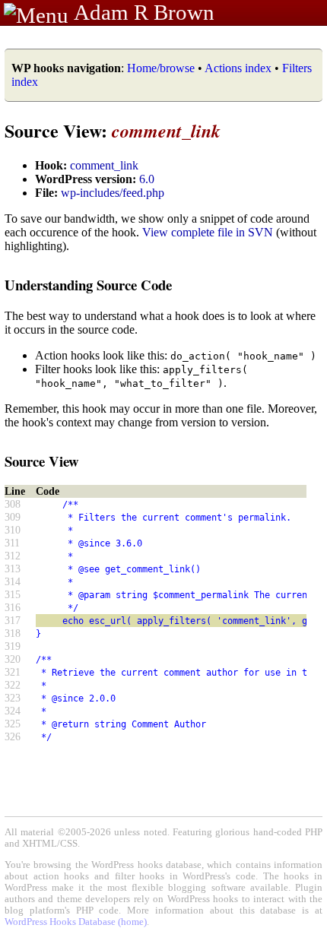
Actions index (238, 68)
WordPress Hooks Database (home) (76, 922)
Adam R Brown (144, 12)
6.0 (146, 179)
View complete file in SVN (207, 232)
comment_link (104, 165)
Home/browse (161, 68)
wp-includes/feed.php (112, 192)
